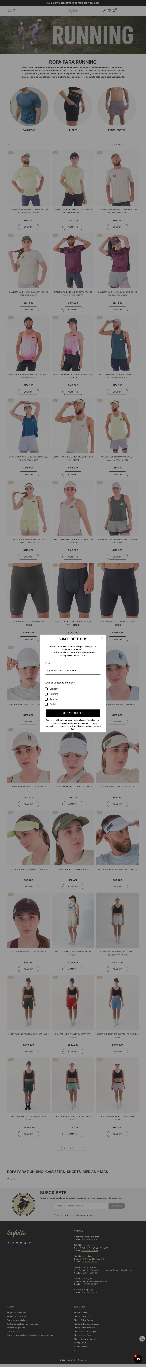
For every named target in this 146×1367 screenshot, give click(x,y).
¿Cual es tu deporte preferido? (60, 682)
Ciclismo (54, 688)
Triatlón (54, 699)
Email (47, 663)
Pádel (53, 704)
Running (54, 694)
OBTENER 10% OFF (73, 713)
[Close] (102, 638)
